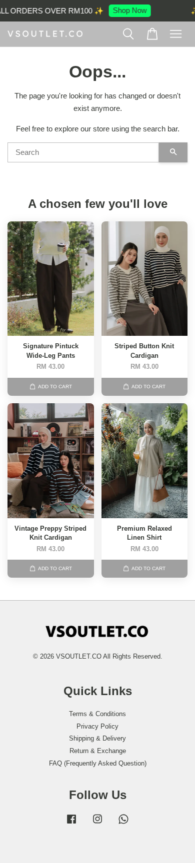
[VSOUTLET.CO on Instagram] (97, 824)
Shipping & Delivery (97, 738)
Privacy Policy (97, 726)
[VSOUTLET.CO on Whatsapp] (123, 824)
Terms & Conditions (97, 714)
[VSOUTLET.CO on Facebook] (71, 824)
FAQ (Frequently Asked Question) (97, 763)
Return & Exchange (98, 751)
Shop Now (127, 10)
